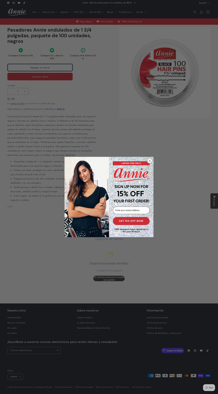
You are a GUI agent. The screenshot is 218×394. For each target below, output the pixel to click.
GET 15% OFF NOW (131, 221)
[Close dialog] (149, 160)
